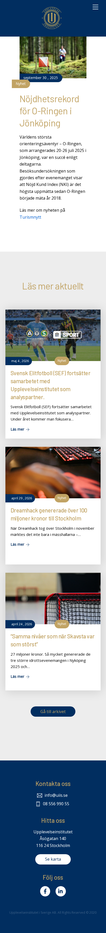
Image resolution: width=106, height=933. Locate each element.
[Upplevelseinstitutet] (52, 29)
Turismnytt (30, 217)
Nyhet (21, 83)
